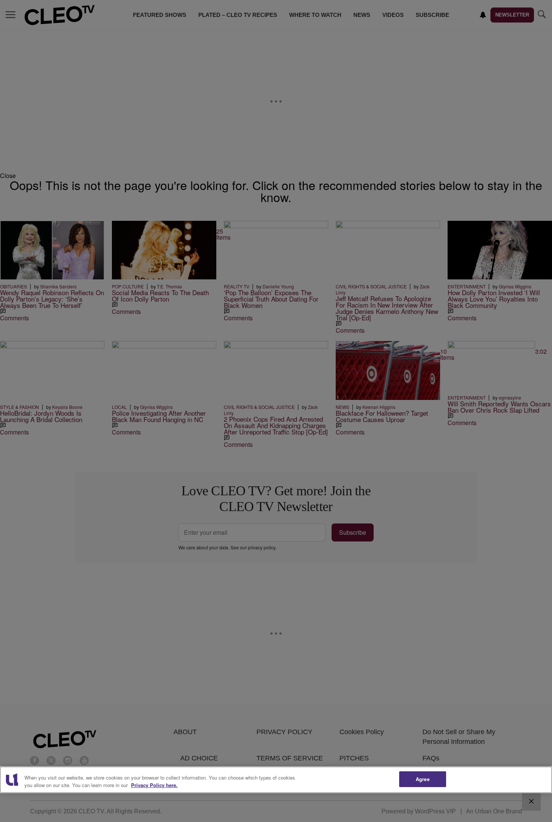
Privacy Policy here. (154, 785)
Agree (423, 779)
